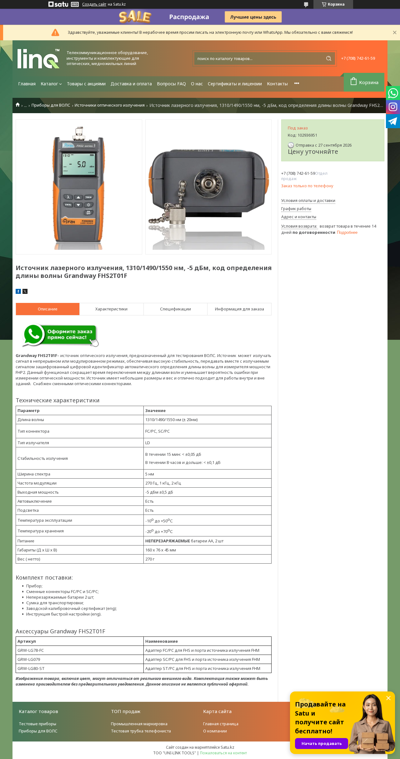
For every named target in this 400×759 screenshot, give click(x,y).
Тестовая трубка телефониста (141, 731)
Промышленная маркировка (139, 723)
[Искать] (328, 58)
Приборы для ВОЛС (51, 105)
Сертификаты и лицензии (235, 84)
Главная (27, 84)
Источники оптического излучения (110, 105)
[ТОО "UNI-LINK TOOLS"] (39, 58)
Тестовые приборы (37, 723)
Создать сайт (94, 4)
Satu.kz (227, 747)
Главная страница (220, 723)
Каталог (49, 84)
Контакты (277, 84)
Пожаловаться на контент (223, 753)
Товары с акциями (86, 84)
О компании (215, 731)
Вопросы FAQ (171, 84)
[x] (25, 292)
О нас (197, 84)
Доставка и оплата (131, 84)
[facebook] (18, 292)
